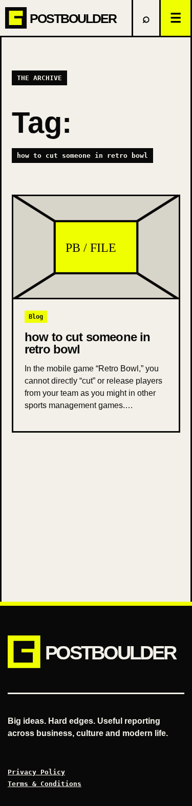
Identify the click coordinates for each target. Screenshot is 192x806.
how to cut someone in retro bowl (87, 343)
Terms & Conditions (44, 784)
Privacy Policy (36, 772)
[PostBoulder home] (66, 18)
